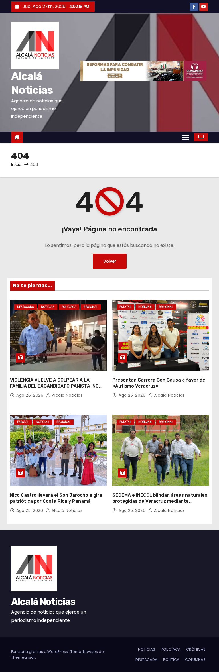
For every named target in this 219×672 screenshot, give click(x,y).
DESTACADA (25, 307)
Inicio (16, 164)
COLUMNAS (195, 659)
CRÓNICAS (196, 649)
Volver (109, 261)
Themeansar (23, 657)
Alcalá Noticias (66, 395)
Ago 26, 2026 (30, 395)
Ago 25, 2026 (133, 395)
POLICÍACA (69, 307)
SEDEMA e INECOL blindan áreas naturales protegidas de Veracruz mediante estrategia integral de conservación (159, 501)
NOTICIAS (47, 307)
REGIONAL (91, 307)
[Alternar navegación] (185, 137)
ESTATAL (125, 307)
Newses (90, 651)
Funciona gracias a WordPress (40, 651)
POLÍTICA (171, 659)
